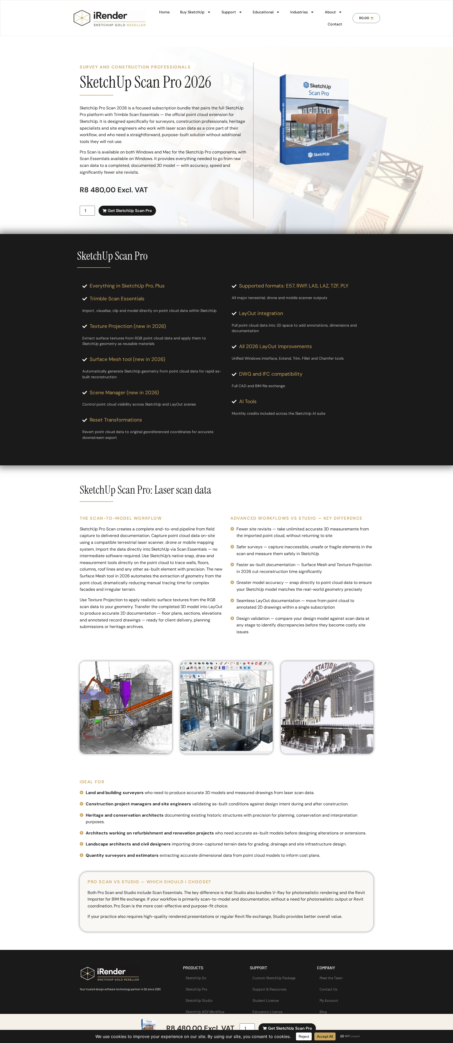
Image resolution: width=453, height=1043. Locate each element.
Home (164, 12)
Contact (335, 24)
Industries (299, 12)
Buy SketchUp (192, 12)
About (330, 12)
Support (229, 12)
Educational (263, 12)
